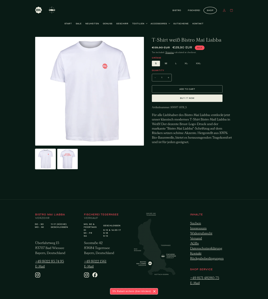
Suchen (195, 223)
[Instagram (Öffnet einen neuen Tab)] (37, 276)
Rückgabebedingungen (207, 258)
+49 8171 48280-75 (204, 278)
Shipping (169, 52)
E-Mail (40, 266)
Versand (196, 238)
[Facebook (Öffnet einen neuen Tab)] (94, 276)
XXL (200, 64)
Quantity (158, 70)
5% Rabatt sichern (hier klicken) (132, 291)
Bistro (177, 10)
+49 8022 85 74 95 (49, 261)
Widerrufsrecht (201, 233)
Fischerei (194, 10)
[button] (231, 10)
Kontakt (195, 253)
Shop (210, 10)
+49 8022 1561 (95, 261)
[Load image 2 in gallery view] (67, 159)
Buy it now (187, 98)
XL (188, 64)
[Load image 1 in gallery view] (45, 159)
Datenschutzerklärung (206, 248)
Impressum (198, 228)
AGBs (194, 243)
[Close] (154, 291)
